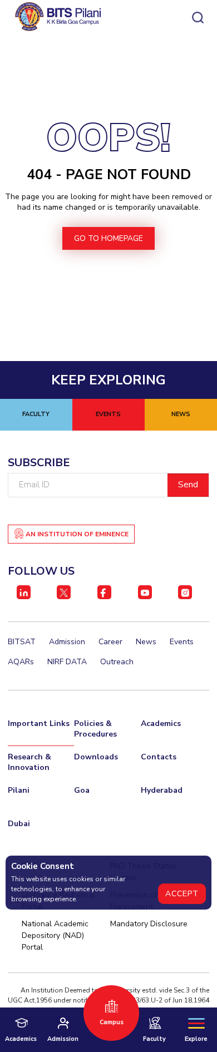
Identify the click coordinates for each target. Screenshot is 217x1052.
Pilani (18, 790)
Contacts (158, 757)
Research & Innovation (29, 762)
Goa (82, 790)
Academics (161, 723)
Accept (182, 893)
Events (182, 641)
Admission (67, 641)
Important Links (39, 723)
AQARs (21, 661)
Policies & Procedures (95, 728)
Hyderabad (162, 790)
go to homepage (108, 238)
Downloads (96, 757)
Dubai (19, 823)
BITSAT (22, 641)
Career (110, 641)
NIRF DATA (67, 661)
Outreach (117, 661)
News (146, 641)
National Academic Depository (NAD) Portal (55, 935)
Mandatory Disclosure (149, 923)
